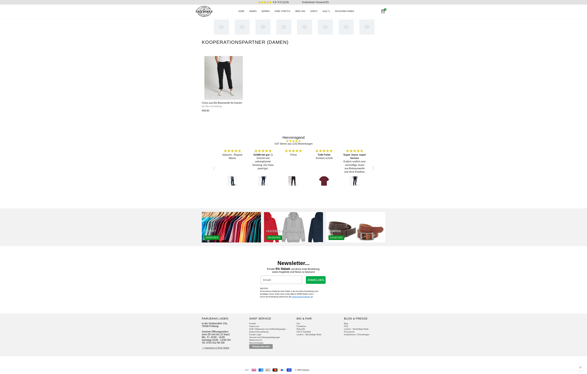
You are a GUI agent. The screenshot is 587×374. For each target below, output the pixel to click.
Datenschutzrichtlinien (301, 297)
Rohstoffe (301, 329)
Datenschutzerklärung (258, 332)
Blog (346, 323)
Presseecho (349, 332)
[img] (293, 141)
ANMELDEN (315, 280)
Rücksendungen (256, 343)
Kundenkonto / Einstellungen (356, 334)
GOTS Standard (304, 332)
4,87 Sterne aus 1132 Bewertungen (293, 143)
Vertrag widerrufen (261, 346)
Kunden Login (255, 334)
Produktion (301, 326)
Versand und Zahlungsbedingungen (264, 337)
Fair (298, 323)
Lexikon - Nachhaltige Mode (309, 334)
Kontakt (252, 323)
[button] (215, 168)
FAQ (346, 326)
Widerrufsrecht (255, 340)
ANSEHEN (212, 237)
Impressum (254, 326)
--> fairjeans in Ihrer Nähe (215, 348)
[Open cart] (383, 11)
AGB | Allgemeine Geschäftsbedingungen (267, 329)
